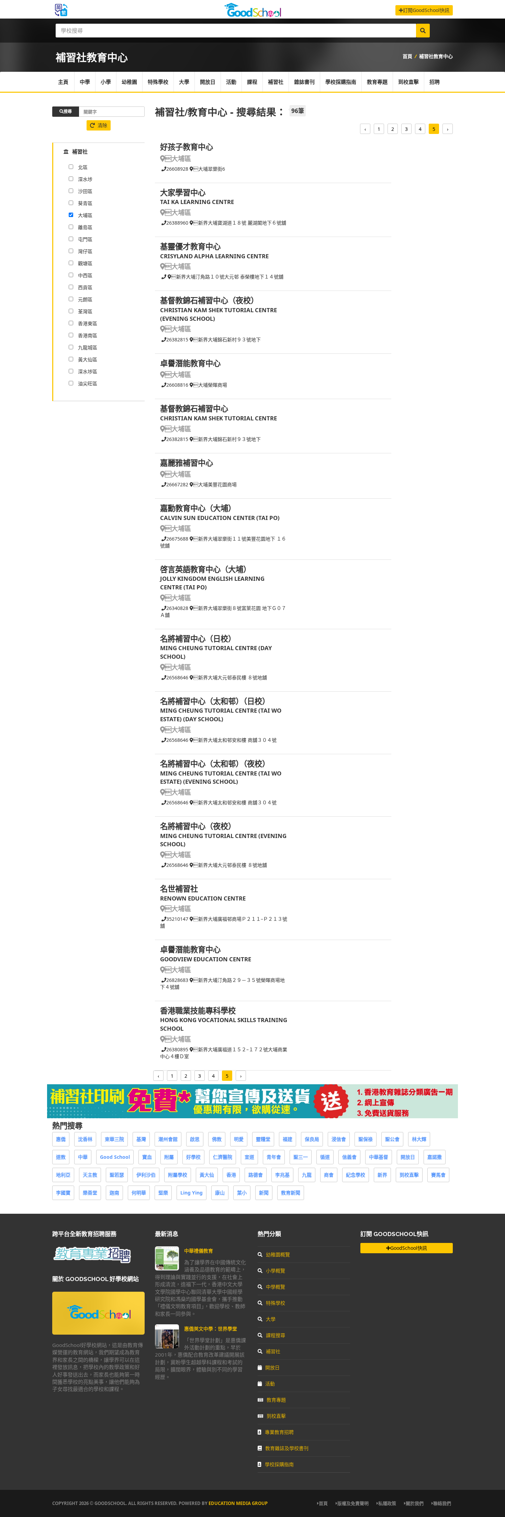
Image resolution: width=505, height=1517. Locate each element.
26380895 (177, 1049)
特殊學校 (158, 81)
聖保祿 (365, 1139)
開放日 (207, 81)
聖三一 (300, 1157)
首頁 (407, 56)
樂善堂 (90, 1192)
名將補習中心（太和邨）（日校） (215, 701)
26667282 (177, 484)
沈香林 (85, 1139)
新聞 (264, 1192)
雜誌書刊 (304, 81)
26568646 (177, 677)
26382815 (177, 339)
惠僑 (61, 1139)
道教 (61, 1157)
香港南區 (87, 335)
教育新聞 (290, 1192)
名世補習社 (179, 888)
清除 (102, 125)
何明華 (139, 1192)
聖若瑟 (117, 1174)
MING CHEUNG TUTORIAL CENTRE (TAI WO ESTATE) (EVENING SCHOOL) (220, 777)
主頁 (63, 81)
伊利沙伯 (146, 1174)
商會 (329, 1174)
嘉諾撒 (434, 1157)
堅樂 (163, 1192)
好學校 (193, 1157)
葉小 (242, 1192)
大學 (184, 81)
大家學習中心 (182, 192)
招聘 (434, 81)
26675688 (177, 538)
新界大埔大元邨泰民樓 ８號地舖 (230, 677)
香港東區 (87, 323)
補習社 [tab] (80, 151)
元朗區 (85, 299)
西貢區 (85, 287)
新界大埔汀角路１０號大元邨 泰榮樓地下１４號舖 (227, 276)
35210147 (177, 919)
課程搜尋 (275, 1335)
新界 (382, 1174)
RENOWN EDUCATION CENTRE (203, 898)
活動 (231, 81)
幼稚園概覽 (278, 1254)
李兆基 (282, 1174)
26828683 (177, 980)
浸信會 (339, 1139)
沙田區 (85, 191)
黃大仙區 (87, 359)
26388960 (177, 222)
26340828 (177, 608)
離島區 (85, 227)
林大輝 (419, 1139)
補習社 (275, 81)
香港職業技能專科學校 (198, 1010)
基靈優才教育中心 (190, 246)
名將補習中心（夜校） (198, 826)
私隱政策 (387, 1503)
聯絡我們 (442, 1503)
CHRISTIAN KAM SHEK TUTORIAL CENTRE (218, 418)
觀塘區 (85, 263)
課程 (252, 81)
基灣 (141, 1139)
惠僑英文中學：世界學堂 (210, 1328)
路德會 (255, 1174)
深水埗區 (87, 371)
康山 (220, 1192)
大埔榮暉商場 (210, 385)
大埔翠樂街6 (209, 169)
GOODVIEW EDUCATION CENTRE (205, 959)
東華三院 (114, 1139)
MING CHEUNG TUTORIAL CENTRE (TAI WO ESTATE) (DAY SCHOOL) (220, 714)
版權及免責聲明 (353, 1503)
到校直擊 (408, 81)
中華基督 (378, 1157)
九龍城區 (87, 347)
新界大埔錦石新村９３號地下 (227, 339)
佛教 (217, 1139)
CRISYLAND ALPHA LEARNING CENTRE (214, 256)
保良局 (312, 1139)
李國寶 (63, 1192)
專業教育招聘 (279, 1432)
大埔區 (178, 158)
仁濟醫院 (222, 1157)
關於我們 (415, 1503)
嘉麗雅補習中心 (186, 462)
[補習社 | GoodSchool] (252, 1116)
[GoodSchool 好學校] (252, 14)
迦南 (114, 1192)
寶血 (147, 1157)
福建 (287, 1139)
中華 (83, 1157)
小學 (106, 81)
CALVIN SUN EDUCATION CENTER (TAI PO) (220, 518)
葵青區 (85, 203)
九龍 (307, 1174)
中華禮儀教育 (198, 1250)
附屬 (169, 1157)
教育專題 (377, 81)
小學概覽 (275, 1270)
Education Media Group (238, 1503)
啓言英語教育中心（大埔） (205, 569)
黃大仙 (207, 1174)
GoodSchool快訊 (408, 1248)
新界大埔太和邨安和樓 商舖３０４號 (235, 740)
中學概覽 (275, 1286)
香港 (231, 1174)
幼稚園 (129, 81)
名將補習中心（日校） (198, 638)
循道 (325, 1157)
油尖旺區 (87, 383)
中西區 (85, 275)
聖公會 (392, 1139)
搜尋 (68, 111)
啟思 (195, 1139)
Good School (115, 1157)
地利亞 (63, 1174)
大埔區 (85, 215)
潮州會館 (168, 1139)
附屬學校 (177, 1174)
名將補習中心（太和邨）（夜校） (215, 763)
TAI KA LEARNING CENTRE (197, 202)
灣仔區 (85, 251)
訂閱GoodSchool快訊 (426, 10)
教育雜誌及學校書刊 (286, 1448)
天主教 (90, 1174)
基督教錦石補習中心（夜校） (209, 300)
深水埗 (85, 179)
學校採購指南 (340, 81)
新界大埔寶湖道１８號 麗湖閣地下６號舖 (239, 222)
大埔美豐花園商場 (215, 484)
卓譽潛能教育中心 (190, 363)
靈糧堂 (263, 1139)
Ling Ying (191, 1192)
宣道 (249, 1157)
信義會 (349, 1157)
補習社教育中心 (436, 56)
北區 (83, 167)
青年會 (274, 1157)
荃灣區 (85, 311)
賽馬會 (438, 1174)
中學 (85, 81)
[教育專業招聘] (91, 1262)
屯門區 (85, 239)
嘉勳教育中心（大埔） (198, 508)
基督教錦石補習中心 (194, 408)
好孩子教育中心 (186, 146)
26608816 (177, 385)
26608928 (177, 169)
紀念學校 (355, 1174)
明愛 (239, 1139)
